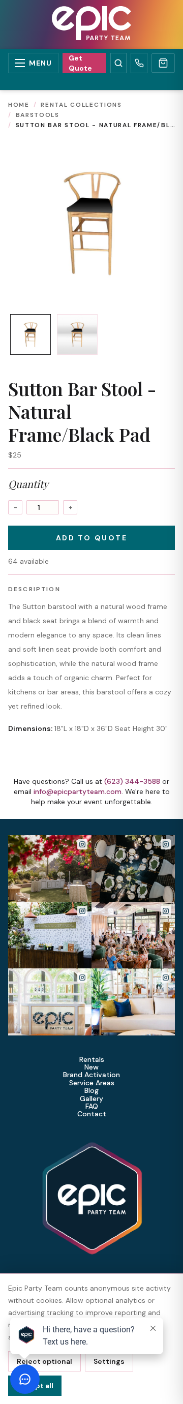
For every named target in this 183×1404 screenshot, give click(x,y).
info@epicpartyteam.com (77, 791)
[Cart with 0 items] (163, 63)
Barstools (37, 115)
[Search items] (118, 63)
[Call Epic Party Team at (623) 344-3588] (139, 63)
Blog (91, 1090)
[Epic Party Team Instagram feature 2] (133, 1001)
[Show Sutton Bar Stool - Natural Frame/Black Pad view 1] (30, 334)
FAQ (91, 1106)
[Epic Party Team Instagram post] (50, 868)
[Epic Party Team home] (91, 24)
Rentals (91, 1059)
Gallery (91, 1099)
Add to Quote (91, 537)
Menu (40, 63)
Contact (91, 1114)
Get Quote (80, 63)
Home (18, 105)
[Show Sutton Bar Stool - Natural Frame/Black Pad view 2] (77, 334)
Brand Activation (91, 1075)
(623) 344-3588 (132, 781)
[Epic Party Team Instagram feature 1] (50, 1001)
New (91, 1067)
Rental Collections (81, 105)
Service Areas (91, 1083)
